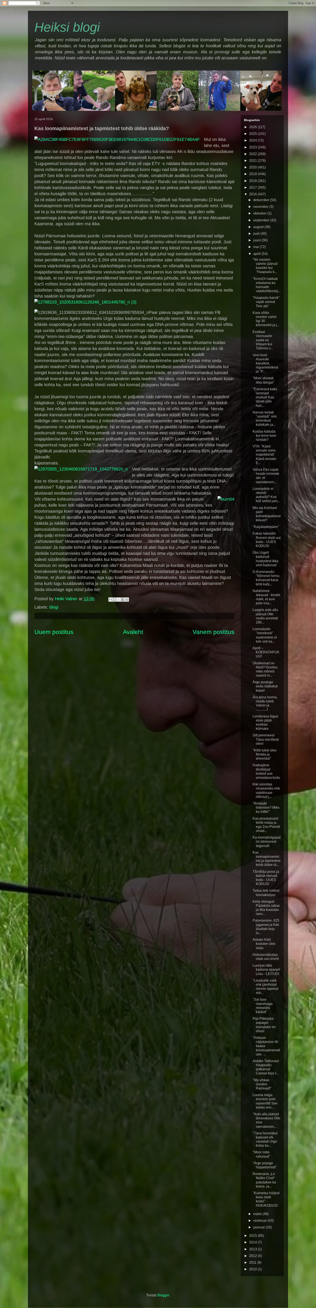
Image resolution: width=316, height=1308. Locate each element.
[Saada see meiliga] (110, 599)
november (261, 206)
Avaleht (133, 632)
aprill (257, 254)
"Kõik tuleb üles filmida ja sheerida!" (264, 754)
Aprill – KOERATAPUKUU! (266, 652)
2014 (253, 1242)
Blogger (163, 1295)
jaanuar (259, 1227)
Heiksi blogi (67, 27)
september (261, 220)
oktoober (260, 213)
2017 (253, 187)
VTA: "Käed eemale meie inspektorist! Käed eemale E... (264, 454)
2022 (253, 154)
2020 (253, 167)
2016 (253, 194)
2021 (253, 160)
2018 (253, 181)
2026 (253, 127)
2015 (253, 1235)
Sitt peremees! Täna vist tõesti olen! (266, 739)
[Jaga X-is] (119, 599)
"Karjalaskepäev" (266, 527)
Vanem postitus (213, 632)
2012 (253, 1256)
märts (257, 1214)
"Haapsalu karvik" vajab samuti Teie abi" (266, 302)
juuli (257, 233)
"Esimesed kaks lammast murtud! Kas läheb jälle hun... (265, 397)
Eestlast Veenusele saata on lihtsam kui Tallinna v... (263, 340)
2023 (253, 147)
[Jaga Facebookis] (123, 599)
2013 (253, 1249)
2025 (253, 134)
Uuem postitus (53, 632)
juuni (257, 240)
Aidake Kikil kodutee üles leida (264, 944)
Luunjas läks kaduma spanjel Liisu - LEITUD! (266, 969)
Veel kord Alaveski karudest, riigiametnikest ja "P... (265, 363)
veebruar (260, 1220)
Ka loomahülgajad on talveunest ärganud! (267, 841)
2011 (253, 1262)
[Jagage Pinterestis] (127, 599)
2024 (253, 140)
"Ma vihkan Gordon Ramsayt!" (262, 1084)
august (258, 227)
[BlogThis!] (114, 599)
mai (256, 247)
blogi (53, 607)
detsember (261, 200)
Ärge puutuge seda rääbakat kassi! (265, 686)
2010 (253, 1269)
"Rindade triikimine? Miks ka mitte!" (266, 807)
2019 (253, 174)
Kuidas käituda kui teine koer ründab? (264, 435)
